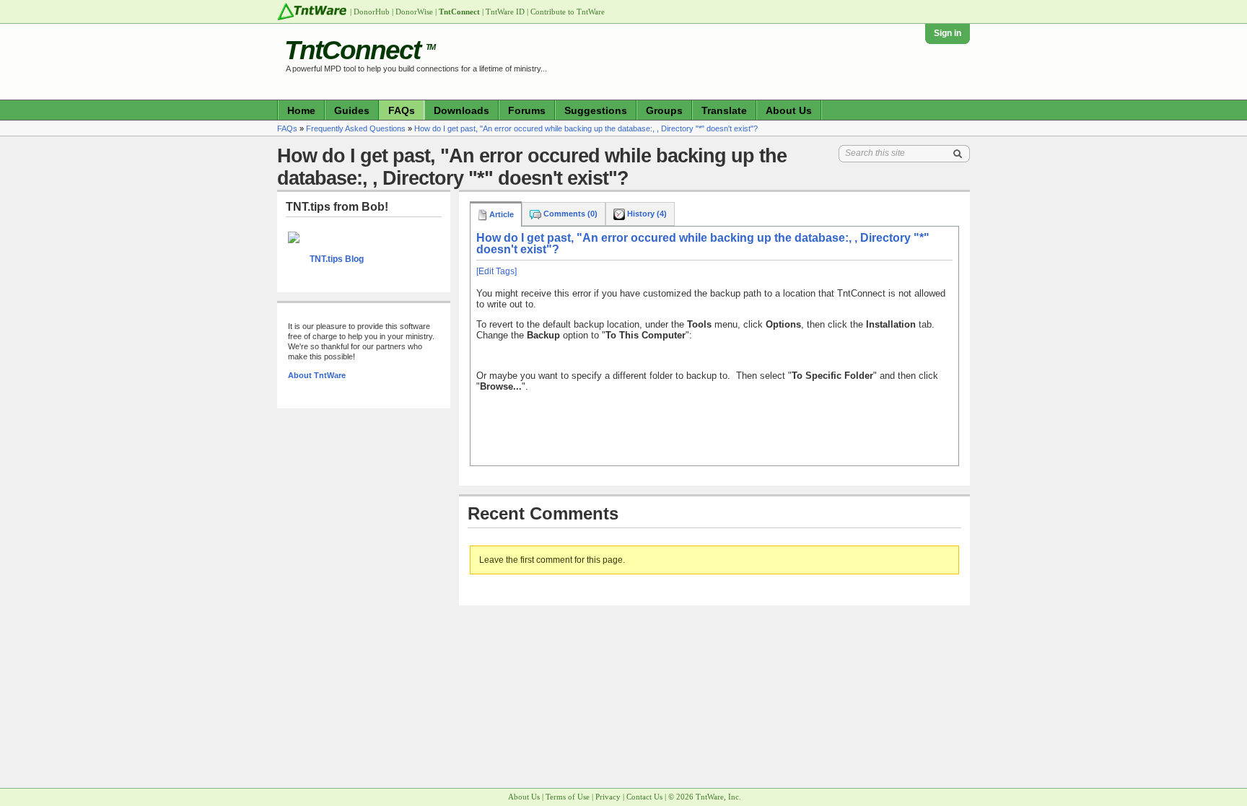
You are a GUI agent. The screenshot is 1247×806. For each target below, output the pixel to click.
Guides (351, 110)
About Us (789, 110)
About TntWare (317, 375)
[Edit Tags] (496, 271)
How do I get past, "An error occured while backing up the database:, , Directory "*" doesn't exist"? (586, 128)
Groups (664, 110)
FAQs (401, 110)
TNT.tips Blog (337, 259)
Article (500, 214)
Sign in (947, 33)
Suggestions (595, 110)
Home (301, 110)
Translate (724, 110)
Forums (527, 110)
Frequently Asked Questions (356, 128)
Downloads (461, 110)
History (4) (646, 213)
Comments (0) (569, 213)
